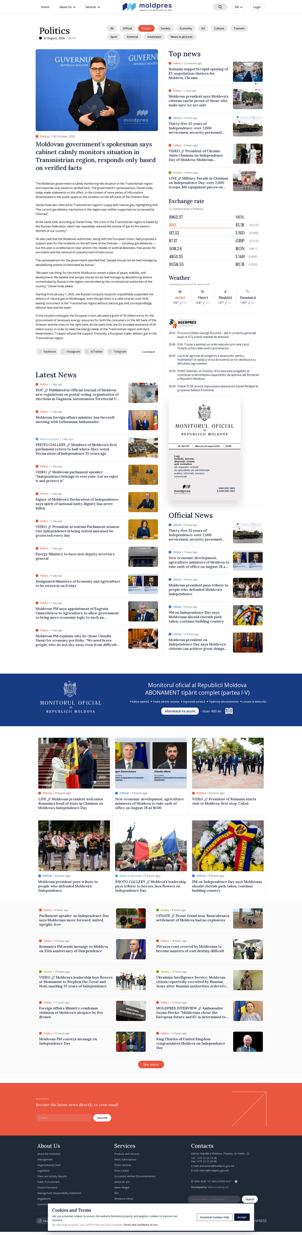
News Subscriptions (125, 1159)
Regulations (44, 1198)
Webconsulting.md (218, 1187)
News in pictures (182, 37)
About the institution (48, 1153)
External (132, 37)
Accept (242, 1217)
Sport (113, 37)
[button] (255, 83)
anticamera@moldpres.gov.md (216, 1166)
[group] (216, 71)
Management (45, 1159)
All (111, 28)
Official (127, 28)
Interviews (154, 37)
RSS (116, 1193)
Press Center (121, 1170)
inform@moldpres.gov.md (214, 1170)
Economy (186, 28)
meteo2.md (203, 284)
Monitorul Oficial (123, 1198)
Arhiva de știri (122, 1182)
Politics (54, 30)
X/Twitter (97, 351)
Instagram (73, 351)
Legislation (43, 1170)
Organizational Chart (49, 1165)
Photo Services (122, 1165)
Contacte (42, 1204)
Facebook (50, 351)
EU (203, 28)
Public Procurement (48, 1182)
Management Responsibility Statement (59, 1193)
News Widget (121, 1187)
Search (249, 1199)
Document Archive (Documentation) (134, 1176)
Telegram (119, 351)
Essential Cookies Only (214, 1217)
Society (165, 28)
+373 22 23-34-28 (206, 1158)
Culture (219, 28)
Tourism (239, 28)
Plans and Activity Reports (52, 1176)
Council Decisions (47, 1187)
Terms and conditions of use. (140, 1224)
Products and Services (126, 1153)
